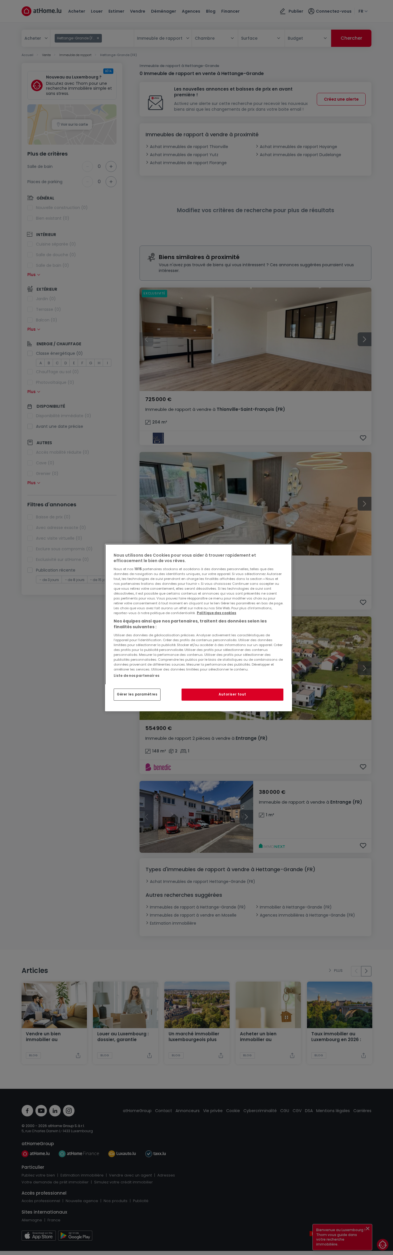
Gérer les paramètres (137, 694)
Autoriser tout (232, 694)
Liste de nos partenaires (136, 675)
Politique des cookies (216, 613)
